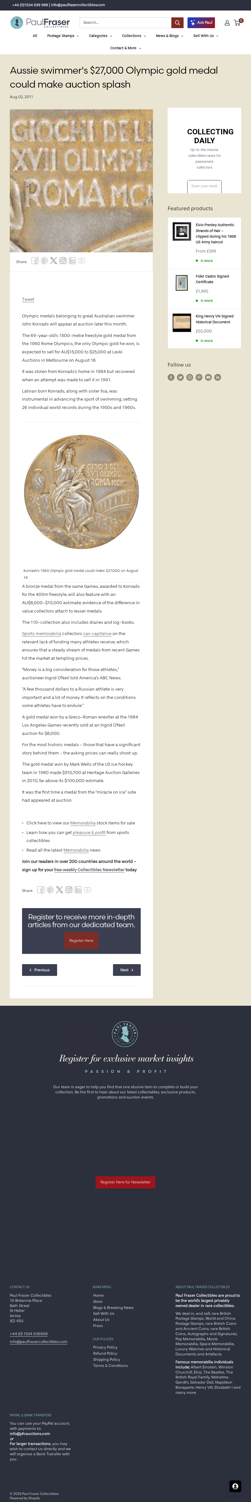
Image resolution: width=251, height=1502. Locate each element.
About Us (101, 1319)
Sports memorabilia (41, 633)
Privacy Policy (105, 1347)
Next (124, 970)
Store (97, 1301)
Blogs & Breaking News (113, 1308)
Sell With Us (103, 1313)
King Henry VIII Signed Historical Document (215, 319)
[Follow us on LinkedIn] (217, 377)
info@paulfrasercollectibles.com (38, 1342)
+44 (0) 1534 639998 (29, 1334)
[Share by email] (63, 262)
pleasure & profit (89, 832)
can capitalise (97, 633)
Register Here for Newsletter (125, 1182)
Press (98, 1326)
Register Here (81, 940)
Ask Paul (205, 22)
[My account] (227, 22)
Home (98, 1295)
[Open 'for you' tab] (235, 1486)
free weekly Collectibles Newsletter (89, 869)
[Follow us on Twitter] (180, 377)
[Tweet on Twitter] (53, 262)
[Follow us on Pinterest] (199, 377)
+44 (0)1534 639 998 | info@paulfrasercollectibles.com (58, 5)
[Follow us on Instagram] (189, 377)
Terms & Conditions (110, 1365)
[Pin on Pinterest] (44, 262)
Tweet (28, 299)
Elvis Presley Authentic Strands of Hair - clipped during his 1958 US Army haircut (216, 233)
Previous (42, 970)
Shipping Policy (106, 1359)
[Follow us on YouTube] (208, 377)
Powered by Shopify (25, 1498)
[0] (237, 23)
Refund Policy (105, 1353)
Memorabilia (83, 822)
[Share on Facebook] (35, 262)
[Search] (177, 22)
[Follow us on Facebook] (171, 377)
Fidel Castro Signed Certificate (212, 279)
